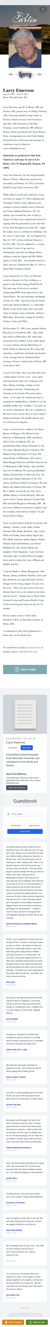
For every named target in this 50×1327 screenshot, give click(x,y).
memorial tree (34, 647)
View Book (12, 747)
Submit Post (25, 831)
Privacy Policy (18, 1316)
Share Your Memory (16, 787)
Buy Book (27, 747)
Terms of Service (32, 1316)
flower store (32, 651)
